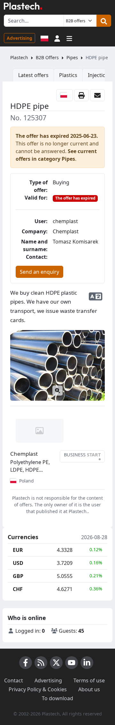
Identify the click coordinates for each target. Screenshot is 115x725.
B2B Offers (47, 57)
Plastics (68, 75)
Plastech (19, 57)
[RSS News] (40, 662)
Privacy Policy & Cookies (38, 689)
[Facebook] (25, 662)
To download (57, 698)
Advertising (19, 38)
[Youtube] (71, 662)
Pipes (72, 57)
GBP (18, 576)
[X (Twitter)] (56, 662)
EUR (18, 549)
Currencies (23, 537)
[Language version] (44, 38)
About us (89, 689)
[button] (57, 38)
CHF (18, 589)
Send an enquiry (39, 271)
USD (18, 563)
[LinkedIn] (86, 662)
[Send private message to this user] (97, 95)
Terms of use (89, 680)
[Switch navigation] (69, 38)
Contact (13, 680)
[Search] (103, 21)
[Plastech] (23, 6)
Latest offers (33, 75)
